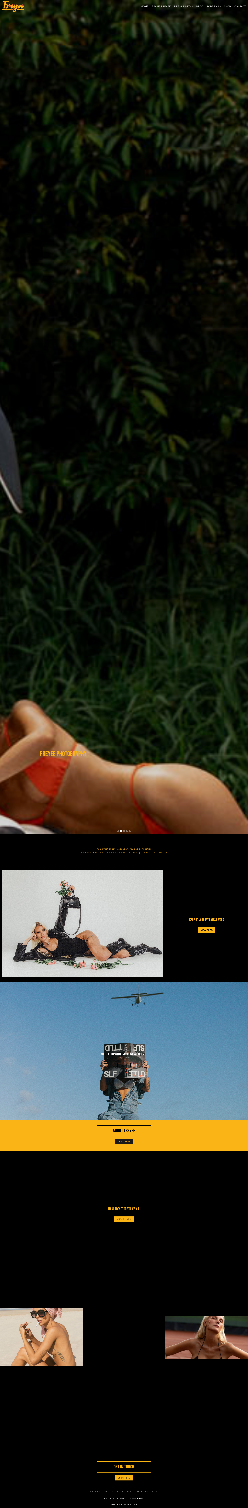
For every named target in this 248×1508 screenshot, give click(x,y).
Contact (240, 6)
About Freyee (161, 6)
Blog (199, 6)
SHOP (227, 6)
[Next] (239, 1051)
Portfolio (214, 6)
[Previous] (8, 1051)
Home (144, 6)
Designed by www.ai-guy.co (124, 1504)
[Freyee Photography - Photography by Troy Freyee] (33, 6)
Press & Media (183, 6)
